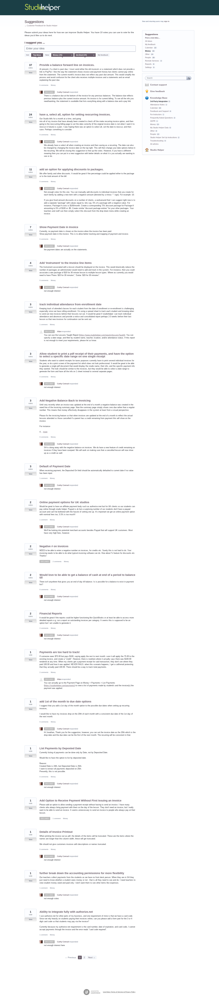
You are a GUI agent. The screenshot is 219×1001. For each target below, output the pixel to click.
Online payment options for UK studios (64, 502)
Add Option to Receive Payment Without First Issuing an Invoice (80, 800)
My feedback (103, 55)
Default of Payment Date (54, 466)
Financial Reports (50, 613)
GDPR (152, 121)
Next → (91, 957)
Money (53, 85)
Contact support (158, 85)
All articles (154, 144)
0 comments (43, 181)
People (148, 58)
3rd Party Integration (159, 101)
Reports (148, 64)
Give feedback (157, 91)
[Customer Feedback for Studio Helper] (42, 7)
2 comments (57, 561)
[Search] (189, 78)
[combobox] (167, 78)
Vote (30, 73)
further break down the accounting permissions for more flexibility (81, 873)
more (45, 432)
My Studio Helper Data (159, 128)
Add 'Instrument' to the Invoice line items (65, 262)
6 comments (43, 85)
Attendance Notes (157, 105)
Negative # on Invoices (53, 546)
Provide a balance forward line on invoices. (66, 65)
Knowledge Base (158, 98)
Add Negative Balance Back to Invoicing (65, 400)
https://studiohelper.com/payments (59, 685)
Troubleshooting (156, 141)
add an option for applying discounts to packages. (71, 169)
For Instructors (156, 114)
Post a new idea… (152, 38)
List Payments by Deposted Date (60, 748)
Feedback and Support (159, 111)
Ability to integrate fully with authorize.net (66, 911)
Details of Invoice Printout (56, 831)
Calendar (149, 48)
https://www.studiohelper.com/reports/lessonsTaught (102, 335)
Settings (148, 67)
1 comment (43, 324)
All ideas (148, 41)
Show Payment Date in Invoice (58, 227)
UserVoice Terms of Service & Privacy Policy (119, 992)
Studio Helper (157, 150)
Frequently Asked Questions (161, 118)
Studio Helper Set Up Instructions (163, 137)
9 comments (43, 135)
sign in (166, 21)
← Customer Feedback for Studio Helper (41, 26)
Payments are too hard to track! (59, 652)
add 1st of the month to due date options (65, 701)
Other (147, 54)
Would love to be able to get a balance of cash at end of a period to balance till (87, 576)
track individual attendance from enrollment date (70, 304)
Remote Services (152, 61)
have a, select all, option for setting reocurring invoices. (75, 114)
